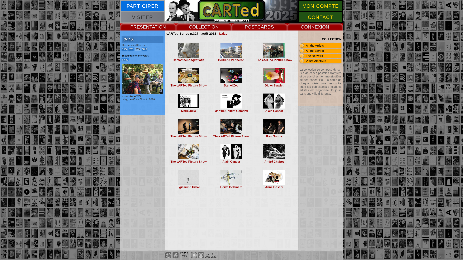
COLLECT (199, 26)
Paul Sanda (274, 136)
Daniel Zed (231, 85)
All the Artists (315, 45)
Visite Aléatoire (316, 61)
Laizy (223, 33)
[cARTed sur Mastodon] (201, 257)
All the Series (315, 51)
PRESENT (141, 26)
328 (144, 49)
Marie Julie (188, 110)
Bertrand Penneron (231, 60)
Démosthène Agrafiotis (188, 60)
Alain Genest (274, 110)
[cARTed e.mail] (168, 257)
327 (137, 49)
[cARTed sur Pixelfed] (193, 257)
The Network (314, 56)
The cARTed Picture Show (274, 60)
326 (131, 49)
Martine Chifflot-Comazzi (231, 110)
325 (124, 49)
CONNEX (311, 26)
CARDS (265, 26)
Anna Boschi (274, 187)
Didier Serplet (274, 85)
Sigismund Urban (189, 187)
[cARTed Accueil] (175, 257)
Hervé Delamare (231, 187)
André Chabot (274, 161)
